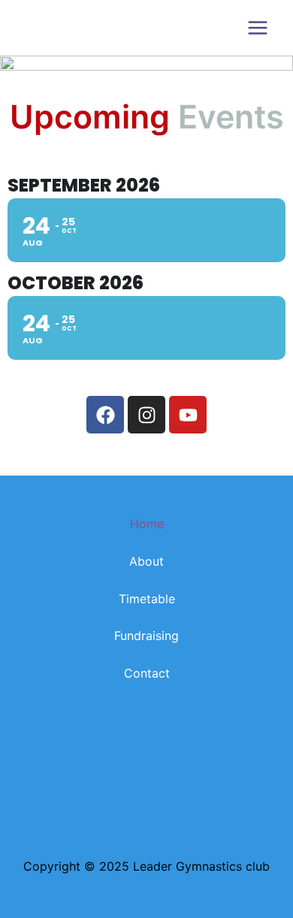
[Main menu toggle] (257, 28)
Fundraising (146, 635)
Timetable (147, 598)
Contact (147, 673)
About (146, 561)
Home (147, 523)
